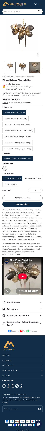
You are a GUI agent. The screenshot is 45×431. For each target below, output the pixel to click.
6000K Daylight (10, 184)
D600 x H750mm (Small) (14, 112)
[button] (40, 3)
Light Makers (25, 430)
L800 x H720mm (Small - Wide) (17, 124)
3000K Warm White (12, 178)
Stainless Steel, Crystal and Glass (17, 159)
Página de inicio (8, 76)
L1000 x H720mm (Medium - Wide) (18, 130)
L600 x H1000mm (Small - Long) (17, 143)
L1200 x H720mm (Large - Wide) (17, 137)
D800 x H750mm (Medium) (15, 118)
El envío (5, 102)
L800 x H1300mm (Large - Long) (17, 149)
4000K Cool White (33, 178)
